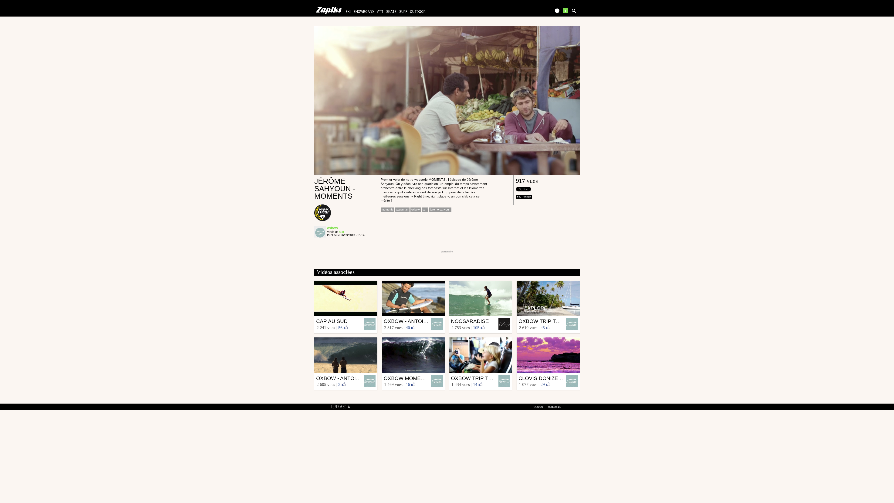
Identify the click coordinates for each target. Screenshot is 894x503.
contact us (554, 406)
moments (387, 209)
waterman (402, 209)
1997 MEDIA (342, 407)
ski (348, 12)
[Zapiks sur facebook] (538, 12)
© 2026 (538, 406)
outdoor (418, 12)
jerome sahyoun (440, 209)
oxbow (415, 209)
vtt (380, 12)
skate (391, 12)
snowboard (363, 12)
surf (403, 12)
